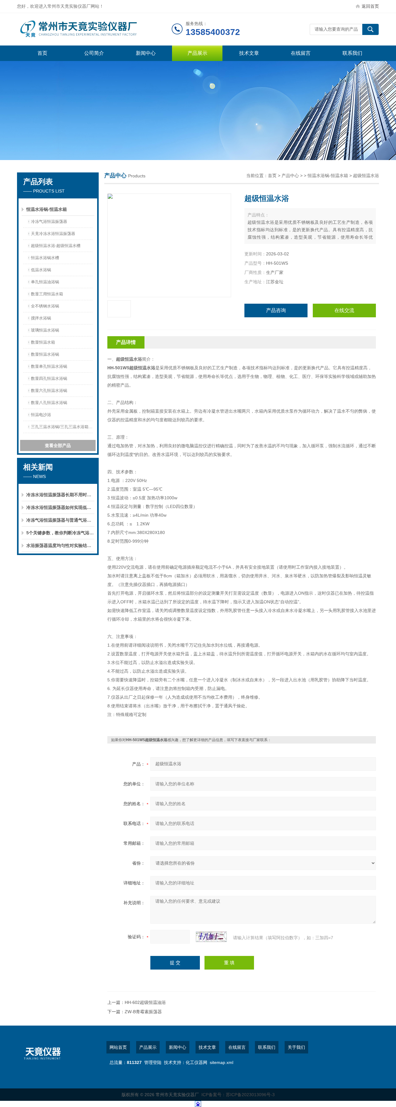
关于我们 (296, 1047)
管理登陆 (152, 1062)
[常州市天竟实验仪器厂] (94, 29)
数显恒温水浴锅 (45, 354)
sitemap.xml (221, 1062)
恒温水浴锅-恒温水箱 (46, 209)
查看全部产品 (58, 445)
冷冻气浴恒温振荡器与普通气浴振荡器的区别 (60, 520)
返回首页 (370, 6)
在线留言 (301, 53)
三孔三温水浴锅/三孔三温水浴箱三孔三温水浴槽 (62, 426)
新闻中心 (146, 53)
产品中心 (290, 175)
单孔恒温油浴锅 (45, 282)
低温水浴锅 (41, 269)
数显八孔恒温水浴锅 (49, 402)
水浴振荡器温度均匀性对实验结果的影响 (60, 545)
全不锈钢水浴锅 (45, 306)
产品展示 (197, 53)
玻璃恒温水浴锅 (45, 330)
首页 (42, 53)
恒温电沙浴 (41, 414)
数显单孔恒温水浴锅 (49, 366)
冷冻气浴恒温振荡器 (49, 221)
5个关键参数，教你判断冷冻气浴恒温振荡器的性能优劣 (60, 532)
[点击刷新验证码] (211, 936)
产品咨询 (276, 310)
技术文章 (249, 53)
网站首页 (118, 1047)
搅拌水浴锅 (41, 318)
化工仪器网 (196, 1062)
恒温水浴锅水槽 (45, 257)
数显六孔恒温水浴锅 (49, 390)
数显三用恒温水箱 (47, 294)
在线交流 (344, 310)
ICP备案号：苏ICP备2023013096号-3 (238, 1094)
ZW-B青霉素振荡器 (143, 1011)
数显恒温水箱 (43, 342)
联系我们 (352, 53)
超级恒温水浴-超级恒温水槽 (55, 245)
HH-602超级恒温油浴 (145, 1002)
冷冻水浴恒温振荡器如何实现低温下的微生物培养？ (60, 507)
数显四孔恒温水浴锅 (49, 378)
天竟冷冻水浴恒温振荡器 (53, 233)
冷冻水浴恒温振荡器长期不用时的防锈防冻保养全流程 (60, 494)
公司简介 (94, 53)
